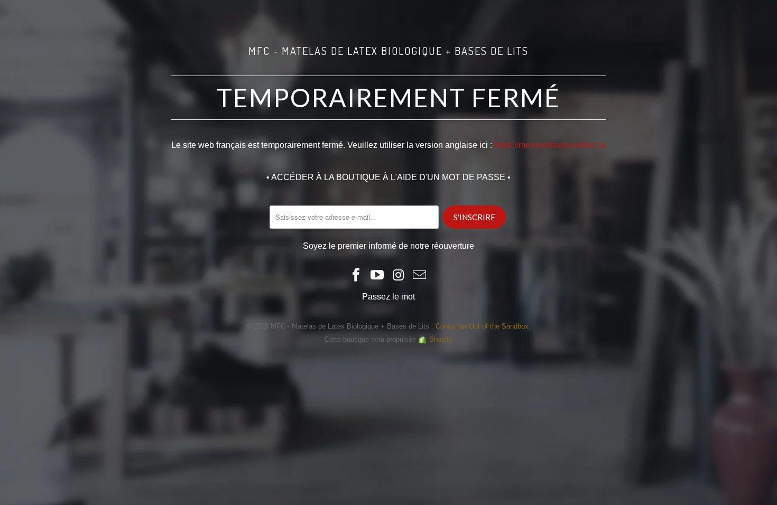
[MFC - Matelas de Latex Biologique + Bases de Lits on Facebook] (357, 275)
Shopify (440, 339)
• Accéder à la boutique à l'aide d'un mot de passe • (388, 177)
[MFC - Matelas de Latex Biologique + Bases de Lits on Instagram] (399, 275)
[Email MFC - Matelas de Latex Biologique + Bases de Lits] (420, 275)
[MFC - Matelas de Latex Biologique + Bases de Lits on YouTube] (377, 275)
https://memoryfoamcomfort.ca (550, 145)
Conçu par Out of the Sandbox (482, 326)
